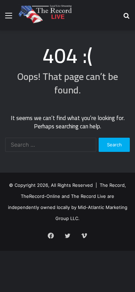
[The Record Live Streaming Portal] (44, 15)
